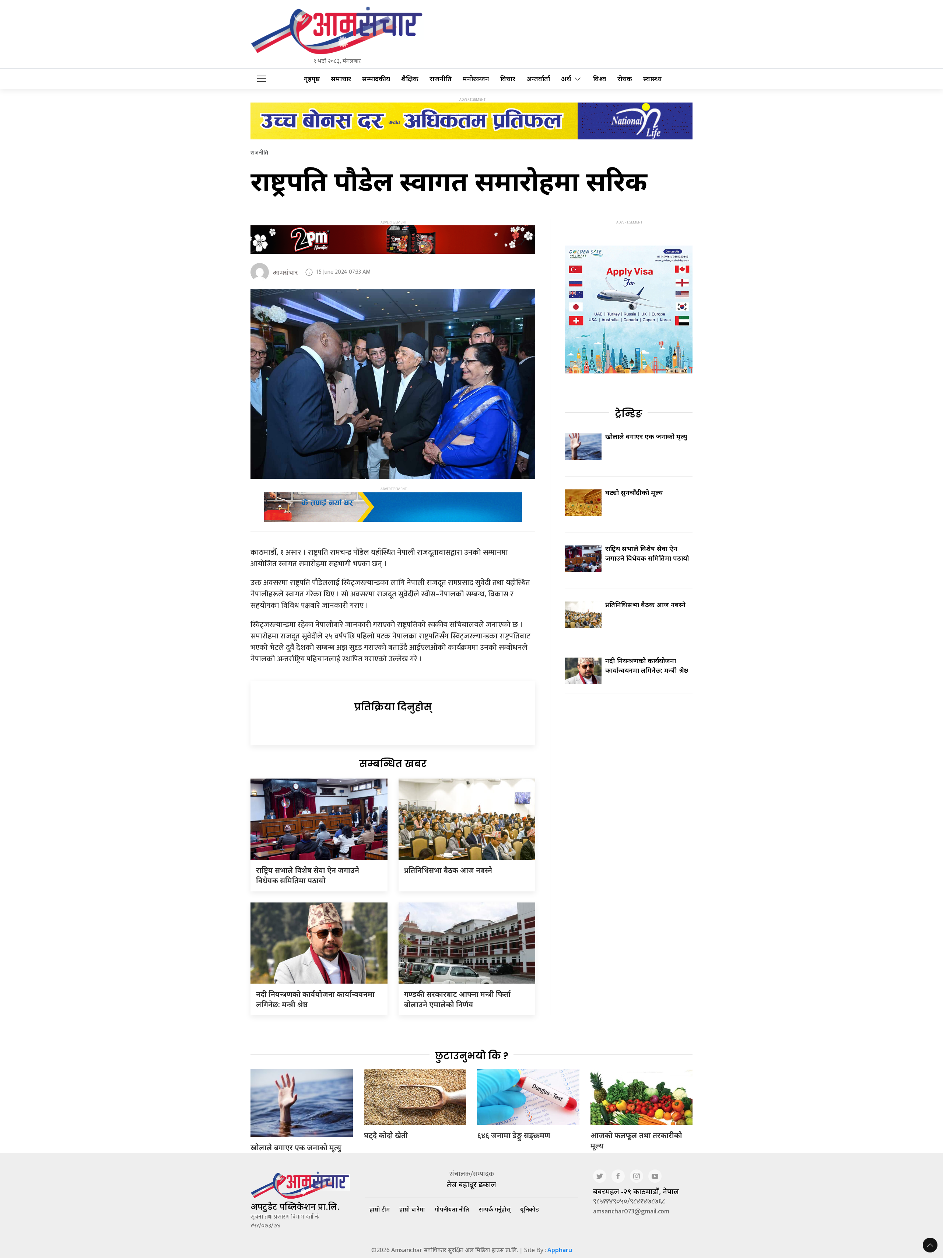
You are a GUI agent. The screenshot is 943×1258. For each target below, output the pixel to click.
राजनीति (441, 79)
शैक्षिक (409, 79)
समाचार (341, 79)
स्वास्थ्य (652, 79)
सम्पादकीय (376, 79)
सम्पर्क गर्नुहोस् (495, 1209)
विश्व (599, 79)
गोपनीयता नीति (452, 1209)
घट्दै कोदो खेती (386, 1135)
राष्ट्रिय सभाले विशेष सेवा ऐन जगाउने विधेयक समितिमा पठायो (307, 875)
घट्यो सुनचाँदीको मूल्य (634, 492)
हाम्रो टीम (379, 1209)
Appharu (559, 1250)
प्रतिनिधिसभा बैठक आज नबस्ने (448, 870)
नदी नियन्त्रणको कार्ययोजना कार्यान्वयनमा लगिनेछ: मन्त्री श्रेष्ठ (646, 665)
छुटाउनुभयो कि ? (471, 1056)
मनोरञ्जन (476, 79)
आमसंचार (285, 272)
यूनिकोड (529, 1209)
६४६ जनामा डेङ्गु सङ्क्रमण (513, 1135)
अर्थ (566, 79)
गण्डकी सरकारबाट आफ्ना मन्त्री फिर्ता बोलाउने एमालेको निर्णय (457, 999)
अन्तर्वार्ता (538, 79)
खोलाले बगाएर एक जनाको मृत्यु (646, 436)
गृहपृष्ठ (312, 79)
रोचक (624, 79)
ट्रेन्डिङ (628, 413)
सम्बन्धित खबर (393, 763)
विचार (507, 79)
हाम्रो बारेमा (412, 1209)
